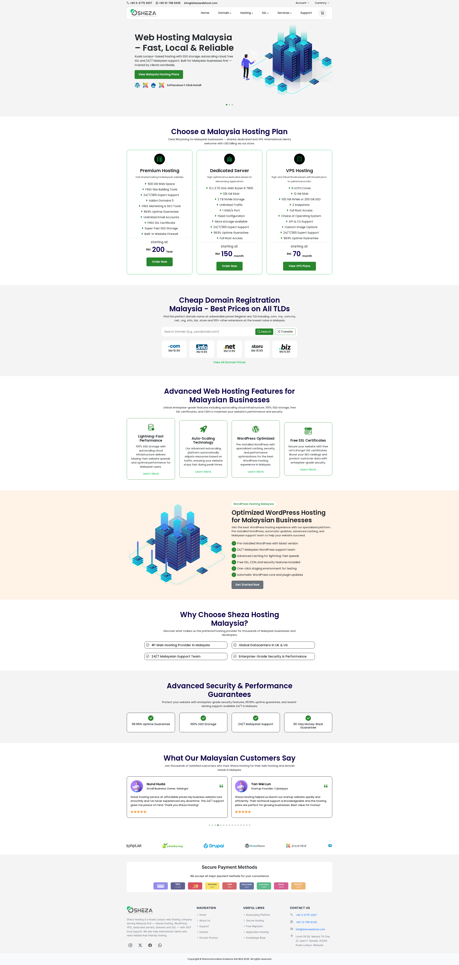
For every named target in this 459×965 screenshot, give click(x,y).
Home (205, 13)
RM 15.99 (174, 351)
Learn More (151, 474)
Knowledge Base (256, 937)
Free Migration (254, 926)
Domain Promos (208, 937)
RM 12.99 (229, 351)
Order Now (159, 262)
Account (301, 3)
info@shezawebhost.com (310, 929)
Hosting (246, 13)
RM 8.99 (202, 352)
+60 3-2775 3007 (306, 914)
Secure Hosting (255, 920)
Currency (320, 3)
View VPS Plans (299, 266)
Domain (224, 13)
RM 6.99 (285, 352)
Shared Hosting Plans (187, 69)
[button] (226, 104)
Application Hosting (257, 931)
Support (306, 13)
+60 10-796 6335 (306, 922)
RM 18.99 (257, 351)
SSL (264, 13)
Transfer (286, 332)
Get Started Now (247, 584)
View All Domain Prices (229, 362)
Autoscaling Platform (258, 914)
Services (284, 13)
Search (265, 332)
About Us (204, 920)
